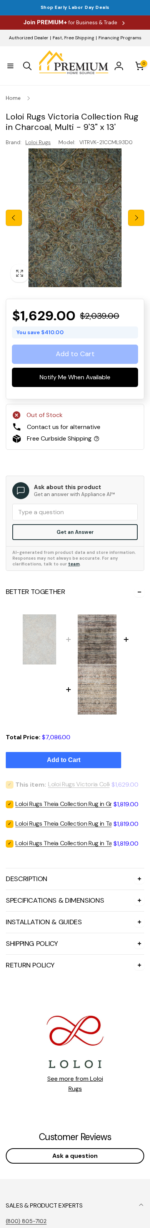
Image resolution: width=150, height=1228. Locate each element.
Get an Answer (75, 532)
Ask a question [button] (75, 1156)
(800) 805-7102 (26, 1221)
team (74, 564)
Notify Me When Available (75, 377)
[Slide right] (136, 218)
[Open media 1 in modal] (75, 217)
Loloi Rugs (38, 142)
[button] (10, 65)
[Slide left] (14, 218)
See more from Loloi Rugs (75, 1084)
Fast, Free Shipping (73, 38)
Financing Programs (120, 38)
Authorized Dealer (28, 38)
